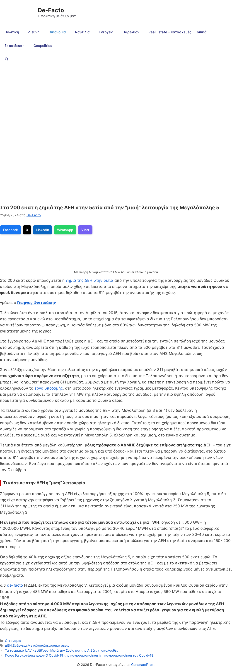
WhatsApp (65, 230)
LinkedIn (42, 230)
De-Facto (51, 10)
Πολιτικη (12, 32)
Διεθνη (33, 32)
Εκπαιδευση (14, 45)
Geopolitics (43, 45)
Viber (85, 230)
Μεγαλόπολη (38, 645)
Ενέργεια (20, 645)
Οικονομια (57, 32)
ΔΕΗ (8, 645)
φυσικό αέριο (59, 645)
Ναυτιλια (82, 32)
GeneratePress (143, 664)
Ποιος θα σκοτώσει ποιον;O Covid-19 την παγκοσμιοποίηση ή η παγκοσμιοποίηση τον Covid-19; (79, 655)
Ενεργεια (106, 32)
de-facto (15, 585)
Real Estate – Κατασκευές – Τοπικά (177, 32)
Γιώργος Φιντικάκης (36, 302)
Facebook (10, 230)
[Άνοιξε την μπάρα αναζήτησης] (6, 59)
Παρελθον (131, 32)
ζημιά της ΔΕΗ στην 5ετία (89, 280)
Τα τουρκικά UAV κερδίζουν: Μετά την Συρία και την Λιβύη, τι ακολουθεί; (61, 650)
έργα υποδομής (49, 388)
